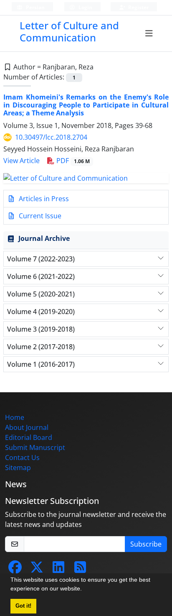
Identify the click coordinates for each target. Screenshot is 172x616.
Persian (35, 7)
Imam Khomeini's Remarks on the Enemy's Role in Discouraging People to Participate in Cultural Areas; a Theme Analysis (86, 105)
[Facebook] (15, 569)
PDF (72, 160)
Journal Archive (44, 238)
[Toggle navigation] (149, 33)
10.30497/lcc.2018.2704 (51, 137)
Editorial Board (28, 437)
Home (14, 417)
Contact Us (22, 457)
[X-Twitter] (37, 569)
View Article (21, 160)
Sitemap (18, 467)
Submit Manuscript (35, 447)
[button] (84, 589)
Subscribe (146, 544)
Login (84, 7)
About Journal (26, 427)
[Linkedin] (58, 569)
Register (138, 7)
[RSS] (80, 569)
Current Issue (39, 215)
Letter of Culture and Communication (69, 31)
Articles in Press (43, 198)
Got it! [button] (23, 606)
